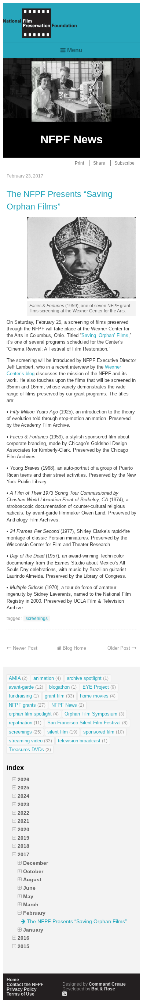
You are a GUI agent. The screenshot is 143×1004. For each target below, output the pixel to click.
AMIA (18, 678)
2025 (23, 787)
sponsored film (103, 732)
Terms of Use (20, 994)
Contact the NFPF (25, 984)
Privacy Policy (22, 989)
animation (47, 678)
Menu (74, 50)
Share (99, 163)
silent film (62, 732)
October (33, 871)
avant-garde (26, 687)
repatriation (25, 722)
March (30, 904)
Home (13, 979)
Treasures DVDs (30, 749)
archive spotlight (88, 678)
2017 (23, 854)
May (28, 896)
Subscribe (124, 163)
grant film (59, 696)
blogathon (63, 687)
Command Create (94, 984)
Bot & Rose (88, 988)
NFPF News (67, 705)
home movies (97, 696)
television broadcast (82, 740)
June (29, 888)
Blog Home (74, 648)
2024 (23, 796)
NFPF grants (27, 705)
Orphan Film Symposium (94, 714)
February (34, 913)
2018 (23, 846)
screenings (37, 618)
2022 (23, 813)
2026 (23, 779)
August (32, 879)
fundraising (24, 696)
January (33, 930)
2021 (23, 821)
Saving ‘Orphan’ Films (104, 335)
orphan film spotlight (34, 714)
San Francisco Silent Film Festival (87, 722)
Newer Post (25, 648)
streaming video (30, 740)
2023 (23, 804)
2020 (23, 829)
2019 (23, 838)
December (35, 863)
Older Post (118, 648)
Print (79, 163)
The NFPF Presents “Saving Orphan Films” (60, 200)
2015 (23, 946)
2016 (23, 938)
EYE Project (99, 687)
